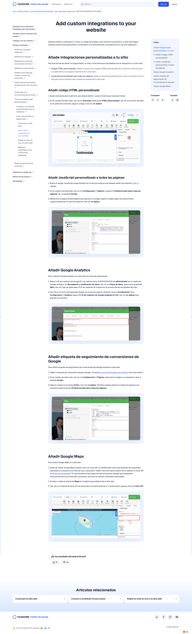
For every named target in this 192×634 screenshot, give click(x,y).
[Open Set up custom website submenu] (28, 102)
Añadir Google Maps (162, 86)
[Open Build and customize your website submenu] (27, 119)
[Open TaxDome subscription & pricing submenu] (24, 52)
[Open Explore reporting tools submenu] (15, 87)
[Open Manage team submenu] (32, 56)
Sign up (163, 4)
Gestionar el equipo (22, 56)
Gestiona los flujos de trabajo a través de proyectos (23, 75)
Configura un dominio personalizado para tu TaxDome (25, 109)
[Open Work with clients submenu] (34, 40)
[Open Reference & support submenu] (32, 176)
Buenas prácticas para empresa (23, 165)
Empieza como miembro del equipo (25, 35)
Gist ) (135, 183)
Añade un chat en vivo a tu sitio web (25, 142)
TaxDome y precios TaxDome (22, 51)
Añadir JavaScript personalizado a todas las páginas (165, 65)
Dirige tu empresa (23, 11)
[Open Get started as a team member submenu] (20, 36)
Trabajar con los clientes (23, 40)
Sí (56, 562)
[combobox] (185, 632)
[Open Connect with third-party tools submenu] (37, 95)
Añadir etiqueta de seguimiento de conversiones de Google (164, 79)
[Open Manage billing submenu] (36, 68)
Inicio (14, 11)
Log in (174, 4)
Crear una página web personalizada (41, 11)
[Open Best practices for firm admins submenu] (23, 166)
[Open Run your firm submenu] (29, 45)
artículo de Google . (63, 473)
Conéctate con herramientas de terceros (25, 94)
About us (68, 4)
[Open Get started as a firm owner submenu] (36, 29)
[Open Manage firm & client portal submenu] (33, 63)
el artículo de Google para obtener (114, 372)
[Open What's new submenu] (24, 181)
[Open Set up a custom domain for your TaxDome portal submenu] (26, 111)
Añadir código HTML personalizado (164, 56)
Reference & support (22, 176)
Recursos (56, 4)
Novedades (18, 181)
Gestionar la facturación (24, 68)
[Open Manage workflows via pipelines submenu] (24, 78)
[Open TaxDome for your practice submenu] (33, 172)
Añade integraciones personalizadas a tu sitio (164, 49)
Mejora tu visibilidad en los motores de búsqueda (25, 151)
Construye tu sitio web (25, 125)
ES (187, 632)
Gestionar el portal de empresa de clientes (23, 62)
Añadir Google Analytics (164, 72)
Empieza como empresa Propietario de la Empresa (24, 28)
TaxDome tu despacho (22, 172)
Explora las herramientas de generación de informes (25, 84)
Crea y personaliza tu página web (64, 11)
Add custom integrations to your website (24, 133)
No (67, 562)
